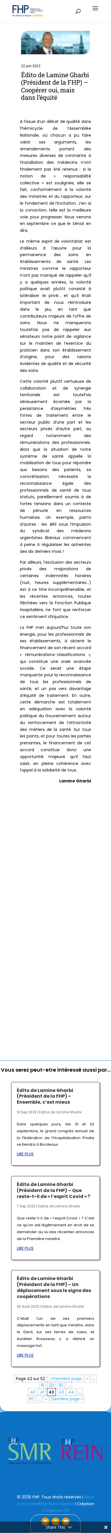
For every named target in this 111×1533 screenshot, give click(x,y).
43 (61, 1392)
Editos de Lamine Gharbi (60, 1112)
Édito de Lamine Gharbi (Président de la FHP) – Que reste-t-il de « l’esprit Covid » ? (53, 1190)
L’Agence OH (56, 1510)
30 (60, 1385)
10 (42, 1385)
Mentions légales (57, 1504)
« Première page (66, 1379)
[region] (55, 1451)
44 (71, 1392)
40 (33, 1392)
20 (51, 1385)
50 (31, 1399)
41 (42, 1392)
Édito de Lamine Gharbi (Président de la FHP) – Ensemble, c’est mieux (45, 1096)
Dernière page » (67, 1399)
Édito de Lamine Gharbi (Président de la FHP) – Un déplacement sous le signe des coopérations (54, 1287)
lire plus (25, 1154)
